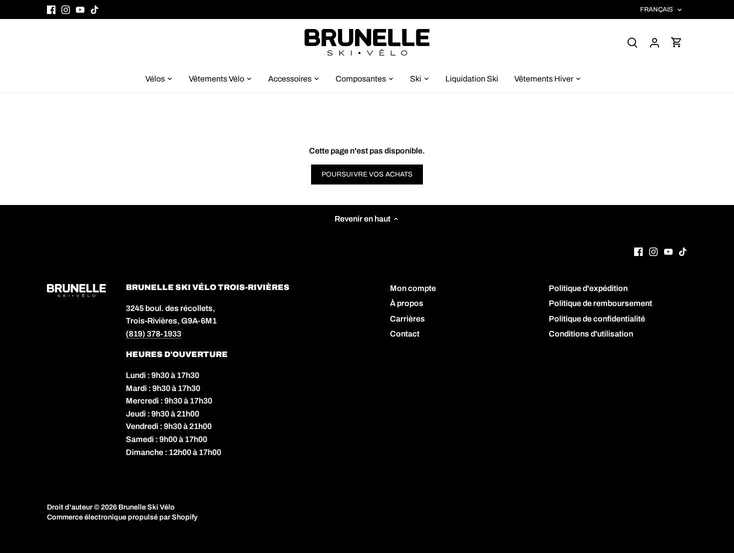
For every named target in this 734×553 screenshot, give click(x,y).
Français (657, 9)
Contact (404, 334)
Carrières (407, 318)
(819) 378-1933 (153, 334)
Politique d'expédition (588, 288)
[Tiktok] (94, 9)
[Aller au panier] (677, 42)
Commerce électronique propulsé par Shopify (122, 517)
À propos (406, 303)
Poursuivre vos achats (367, 174)
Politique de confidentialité (597, 318)
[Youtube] (80, 9)
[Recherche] (633, 42)
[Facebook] (51, 9)
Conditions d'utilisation (591, 334)
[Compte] (655, 42)
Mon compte (413, 288)
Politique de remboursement (600, 303)
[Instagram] (65, 9)
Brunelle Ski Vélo (146, 507)
